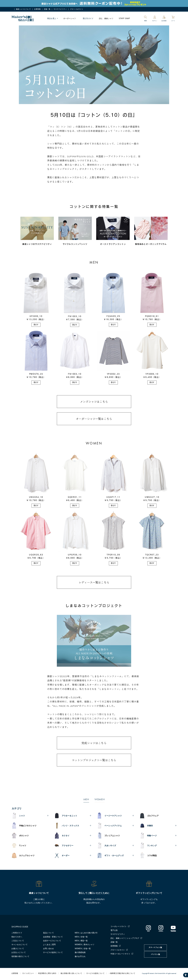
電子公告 (114, 930)
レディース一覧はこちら (94, 582)
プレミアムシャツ (112, 835)
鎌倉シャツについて (23, 9)
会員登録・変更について (53, 937)
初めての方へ (16, 937)
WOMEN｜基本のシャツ (84, 944)
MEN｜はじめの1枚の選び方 (86, 933)
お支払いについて (18, 952)
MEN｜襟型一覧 (81, 941)
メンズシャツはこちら (94, 402)
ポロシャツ (24, 835)
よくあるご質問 (49, 944)
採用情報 (114, 946)
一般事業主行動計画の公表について (122, 973)
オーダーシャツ (69, 18)
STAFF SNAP (124, 18)
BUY (36, 325)
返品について (48, 933)
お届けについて (17, 948)
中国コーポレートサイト (120, 954)
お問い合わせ (48, 948)
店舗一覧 (47, 9)
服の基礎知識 (80, 952)
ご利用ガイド (16, 933)
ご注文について (17, 941)
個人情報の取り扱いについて (71, 973)
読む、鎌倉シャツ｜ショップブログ (125, 938)
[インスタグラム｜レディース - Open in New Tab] (160, 928)
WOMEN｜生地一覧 (83, 948)
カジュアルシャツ (27, 855)
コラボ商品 (152, 855)
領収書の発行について (20, 956)
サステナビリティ (60, 9)
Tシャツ (22, 845)
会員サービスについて (52, 941)
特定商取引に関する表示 (47, 973)
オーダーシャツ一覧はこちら (94, 419)
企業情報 (37, 9)
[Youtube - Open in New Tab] (173, 928)
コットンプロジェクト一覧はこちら (94, 760)
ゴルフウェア (153, 816)
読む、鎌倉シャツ (106, 18)
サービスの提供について (53, 952)
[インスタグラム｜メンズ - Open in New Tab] (148, 928)
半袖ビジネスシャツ (27, 825)
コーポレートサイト (119, 926)
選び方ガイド (88, 18)
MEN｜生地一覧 (81, 937)
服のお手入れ (80, 956)
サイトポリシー (28, 973)
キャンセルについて (19, 944)
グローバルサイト (76, 9)
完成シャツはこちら (94, 743)
